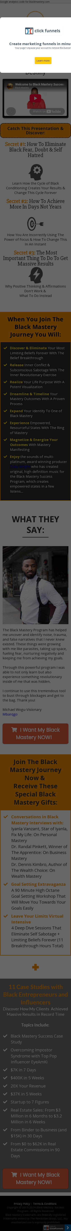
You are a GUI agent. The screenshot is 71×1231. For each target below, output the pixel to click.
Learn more (43, 60)
